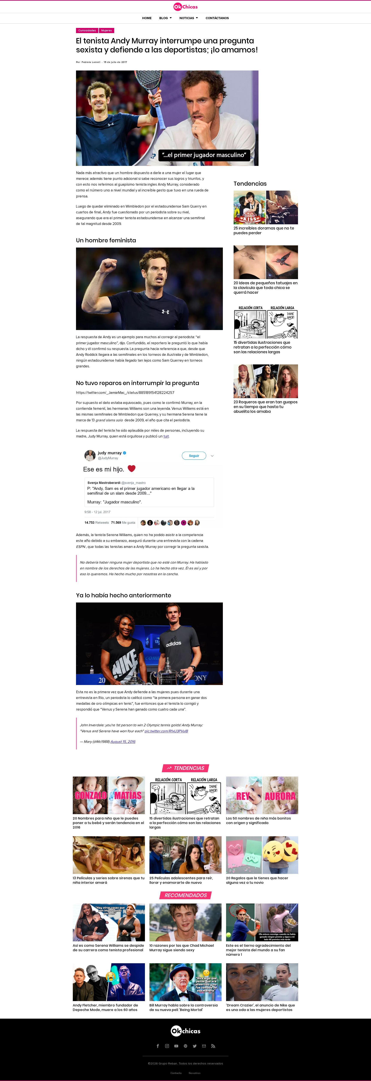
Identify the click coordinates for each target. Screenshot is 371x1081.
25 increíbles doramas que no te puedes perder (264, 230)
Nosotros (195, 1073)
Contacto (176, 1073)
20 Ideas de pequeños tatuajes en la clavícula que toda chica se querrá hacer (266, 287)
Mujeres (106, 30)
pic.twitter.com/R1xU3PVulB (166, 731)
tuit (166, 436)
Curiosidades (87, 30)
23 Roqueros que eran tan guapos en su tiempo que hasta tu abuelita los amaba (266, 406)
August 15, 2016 (122, 742)
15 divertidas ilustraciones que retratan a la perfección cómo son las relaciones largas (263, 347)
